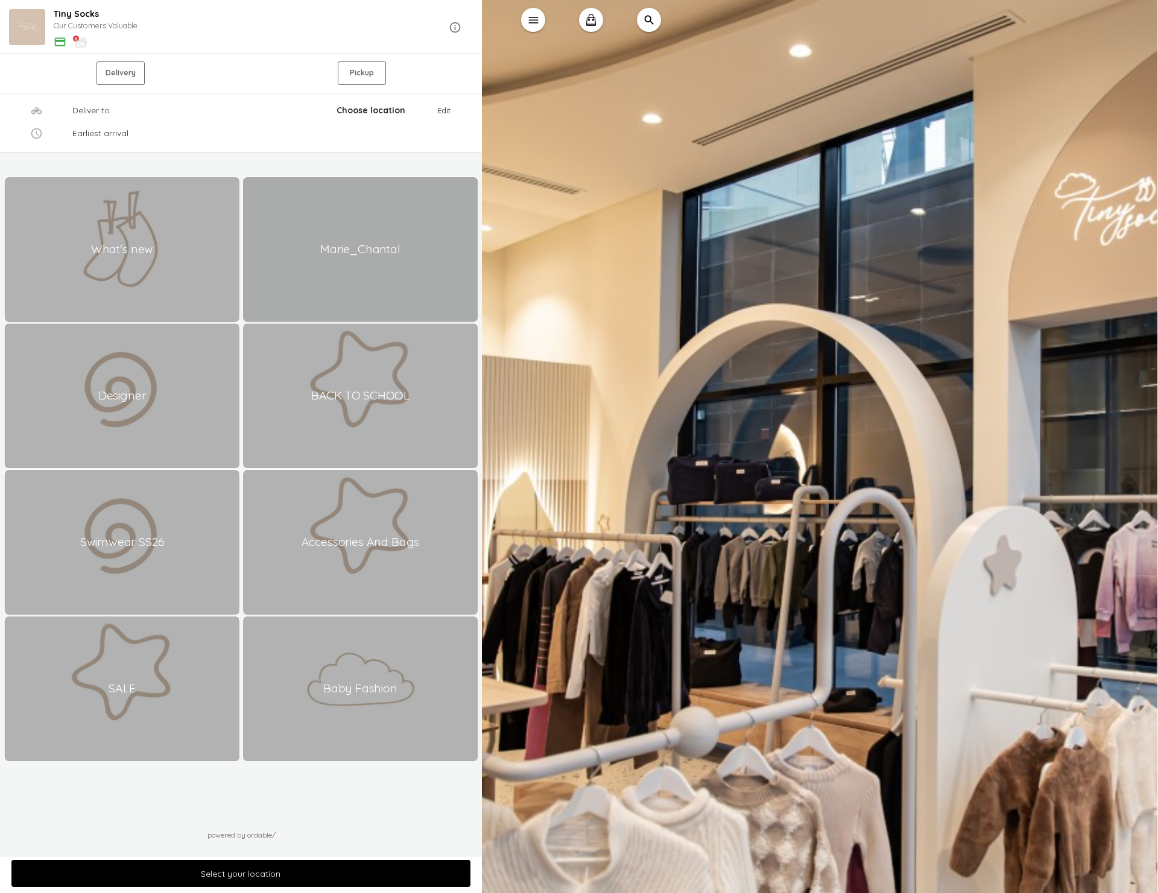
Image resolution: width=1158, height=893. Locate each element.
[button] (241, 27)
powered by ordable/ (241, 834)
